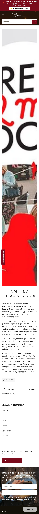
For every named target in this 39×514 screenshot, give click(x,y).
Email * (4, 421)
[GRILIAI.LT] (19, 15)
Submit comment (12, 461)
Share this (10, 380)
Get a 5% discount (3, 257)
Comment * (6, 431)
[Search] (34, 21)
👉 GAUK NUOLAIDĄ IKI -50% (19, 8)
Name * (5, 411)
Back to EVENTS (8, 394)
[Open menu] (3, 15)
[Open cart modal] (35, 15)
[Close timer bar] (37, 2)
